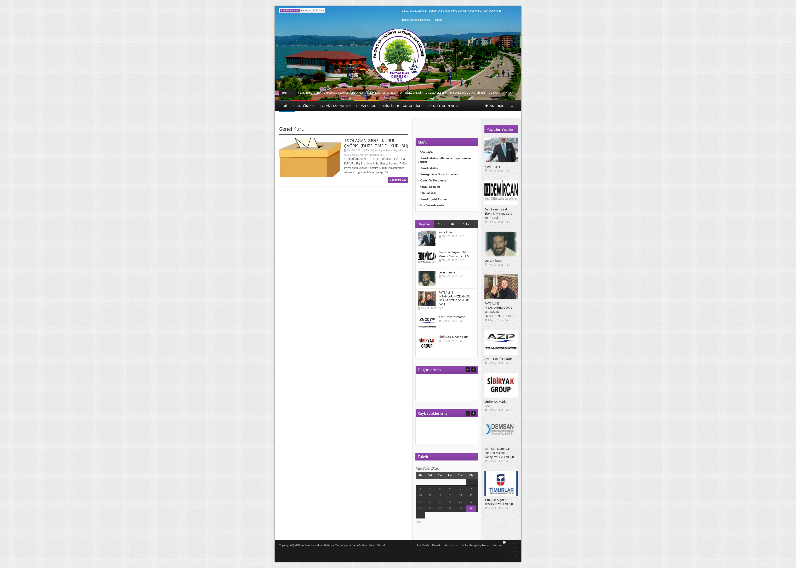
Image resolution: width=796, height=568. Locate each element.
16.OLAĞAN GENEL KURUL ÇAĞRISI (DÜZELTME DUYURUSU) (376, 143)
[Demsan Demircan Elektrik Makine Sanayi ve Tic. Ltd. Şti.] (501, 432)
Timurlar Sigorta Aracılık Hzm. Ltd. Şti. (498, 502)
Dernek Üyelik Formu (433, 199)
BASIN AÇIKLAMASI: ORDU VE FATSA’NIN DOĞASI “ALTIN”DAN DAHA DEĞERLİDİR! (360, 92)
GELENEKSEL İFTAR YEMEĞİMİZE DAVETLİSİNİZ (442, 92)
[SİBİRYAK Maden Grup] (427, 343)
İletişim (438, 19)
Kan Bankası (428, 193)
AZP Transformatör (451, 317)
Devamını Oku (398, 179)
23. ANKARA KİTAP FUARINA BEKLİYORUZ (501, 92)
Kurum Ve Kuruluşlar (433, 180)
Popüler (424, 224)
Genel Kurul (292, 128)
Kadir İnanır (446, 232)
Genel (355, 154)
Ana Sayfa (426, 151)
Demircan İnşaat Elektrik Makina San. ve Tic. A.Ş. (454, 254)
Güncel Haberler (369, 154)
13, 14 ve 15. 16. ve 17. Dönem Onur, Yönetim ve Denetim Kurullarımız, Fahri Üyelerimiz (451, 10)
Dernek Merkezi (429, 168)
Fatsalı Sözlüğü (430, 186)
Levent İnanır (447, 272)
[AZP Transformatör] (427, 323)
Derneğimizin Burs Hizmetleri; (439, 174)
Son (440, 224)
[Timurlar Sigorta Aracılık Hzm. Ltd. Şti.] (501, 483)
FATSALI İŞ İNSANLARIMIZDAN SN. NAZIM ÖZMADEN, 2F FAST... (454, 298)
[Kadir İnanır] (427, 238)
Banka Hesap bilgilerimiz (416, 19)
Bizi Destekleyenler (432, 205)
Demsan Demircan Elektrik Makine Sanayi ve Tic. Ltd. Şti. (499, 452)
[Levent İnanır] (427, 278)
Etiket (466, 224)
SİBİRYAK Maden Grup (453, 337)
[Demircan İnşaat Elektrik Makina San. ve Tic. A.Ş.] (427, 258)
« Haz (418, 522)
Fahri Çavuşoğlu (375, 150)
